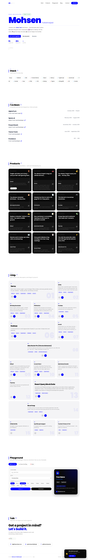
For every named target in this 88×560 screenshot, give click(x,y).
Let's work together (14, 36)
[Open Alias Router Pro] (68, 242)
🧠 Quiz (32, 464)
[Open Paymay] (68, 221)
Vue (28, 483)
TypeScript (23, 483)
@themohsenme (46, 544)
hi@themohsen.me (16, 544)
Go (21, 485)
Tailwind (47, 483)
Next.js (17, 483)
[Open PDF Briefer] (44, 201)
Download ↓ (41, 488)
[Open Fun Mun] (68, 201)
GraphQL (13, 485)
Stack (15, 481)
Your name (13, 469)
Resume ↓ (34, 36)
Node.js (32, 483)
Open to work (27, 14)
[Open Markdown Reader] (44, 221)
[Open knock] (20, 180)
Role (11, 475)
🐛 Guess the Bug (23, 464)
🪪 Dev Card (13, 464)
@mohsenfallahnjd (31, 544)
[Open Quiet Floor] (20, 242)
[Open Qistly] (68, 180)
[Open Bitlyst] (20, 221)
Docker (42, 483)
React (12, 483)
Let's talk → (72, 555)
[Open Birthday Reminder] (20, 201)
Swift (25, 485)
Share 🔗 (20, 488)
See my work (26, 36)
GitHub (59, 556)
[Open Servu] (44, 180)
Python (37, 483)
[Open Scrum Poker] (44, 242)
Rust (18, 485)
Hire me (75, 3)
